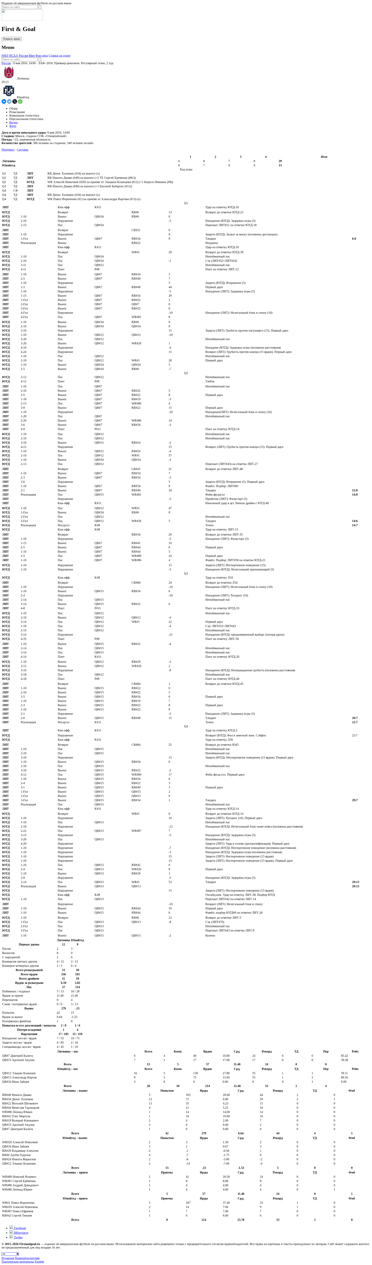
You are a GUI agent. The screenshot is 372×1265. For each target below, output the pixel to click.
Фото (12, 126)
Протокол (8, 149)
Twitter (18, 1237)
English (39, 1261)
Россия (23, 55)
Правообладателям (27, 1258)
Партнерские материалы (18, 1261)
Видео (13, 122)
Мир (32, 55)
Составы (22, 149)
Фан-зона (41, 55)
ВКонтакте (20, 1232)
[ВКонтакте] (4, 101)
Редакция (8, 1258)
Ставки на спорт (60, 55)
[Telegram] (9, 101)
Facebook (19, 1228)
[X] (14, 101)
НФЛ (5, 55)
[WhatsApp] (20, 101)
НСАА (13, 55)
